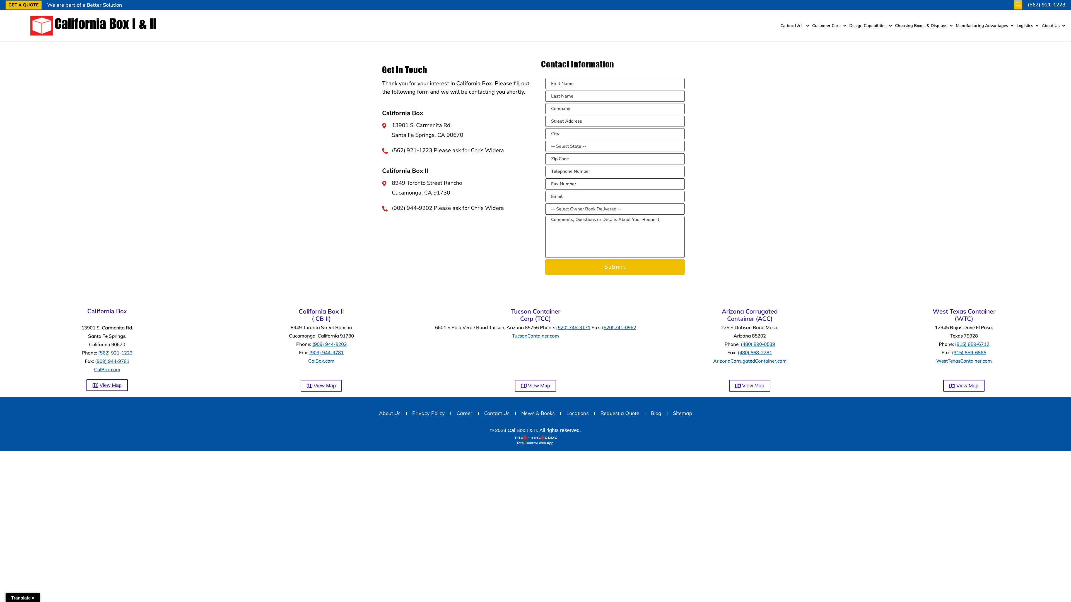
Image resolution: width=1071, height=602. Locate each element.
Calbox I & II (792, 25)
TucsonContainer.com (535, 336)
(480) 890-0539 (758, 344)
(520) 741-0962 (619, 327)
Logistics (1025, 25)
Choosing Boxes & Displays (921, 25)
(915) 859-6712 (972, 344)
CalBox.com (107, 369)
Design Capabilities (867, 25)
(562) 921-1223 (115, 353)
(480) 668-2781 (755, 352)
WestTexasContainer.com (964, 361)
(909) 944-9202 (329, 344)
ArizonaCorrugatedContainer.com (750, 361)
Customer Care (826, 25)
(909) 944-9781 (112, 361)
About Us (1051, 25)
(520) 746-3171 (573, 327)
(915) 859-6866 (969, 352)
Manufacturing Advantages (982, 25)
